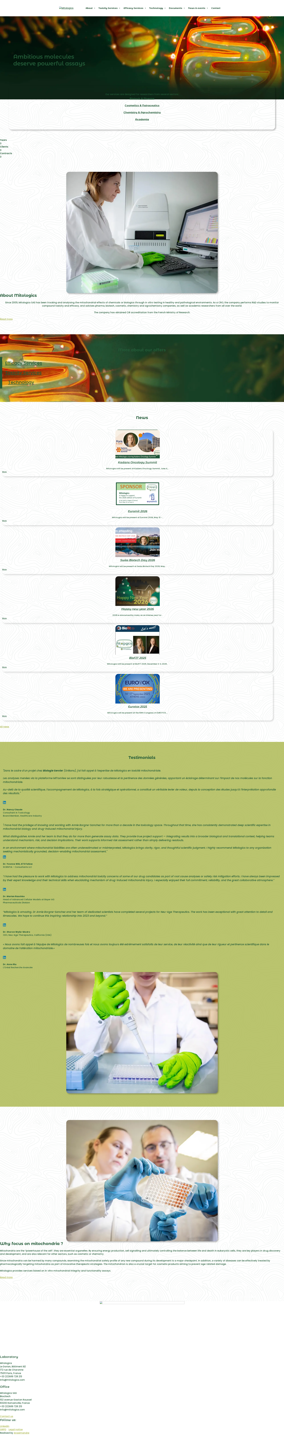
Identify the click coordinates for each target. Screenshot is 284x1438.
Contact (215, 8)
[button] (142, 98)
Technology (156, 8)
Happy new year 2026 (137, 609)
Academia (142, 119)
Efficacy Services (133, 8)
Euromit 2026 (137, 511)
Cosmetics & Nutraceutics (142, 105)
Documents (175, 8)
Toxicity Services (108, 8)
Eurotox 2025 (137, 706)
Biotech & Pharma (142, 98)
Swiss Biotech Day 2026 (137, 560)
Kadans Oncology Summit (137, 462)
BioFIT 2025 (137, 658)
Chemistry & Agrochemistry (142, 112)
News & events (196, 8)
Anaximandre (21, 1432)
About (89, 8)
